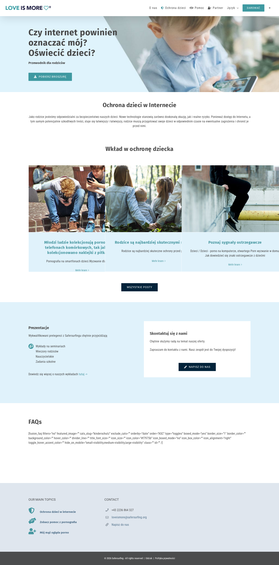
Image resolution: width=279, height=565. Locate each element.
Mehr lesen (81, 270)
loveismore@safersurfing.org (129, 517)
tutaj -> (83, 374)
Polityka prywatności (165, 558)
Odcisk (149, 558)
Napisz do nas (120, 524)
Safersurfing (117, 558)
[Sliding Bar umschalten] (269, 8)
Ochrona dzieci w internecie (58, 512)
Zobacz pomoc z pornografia (58, 522)
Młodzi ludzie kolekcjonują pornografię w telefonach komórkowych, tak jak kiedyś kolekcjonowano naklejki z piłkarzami (82, 247)
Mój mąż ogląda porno (54, 532)
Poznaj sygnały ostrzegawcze (235, 242)
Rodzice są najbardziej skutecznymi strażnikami (159, 242)
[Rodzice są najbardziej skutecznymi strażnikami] (158, 198)
